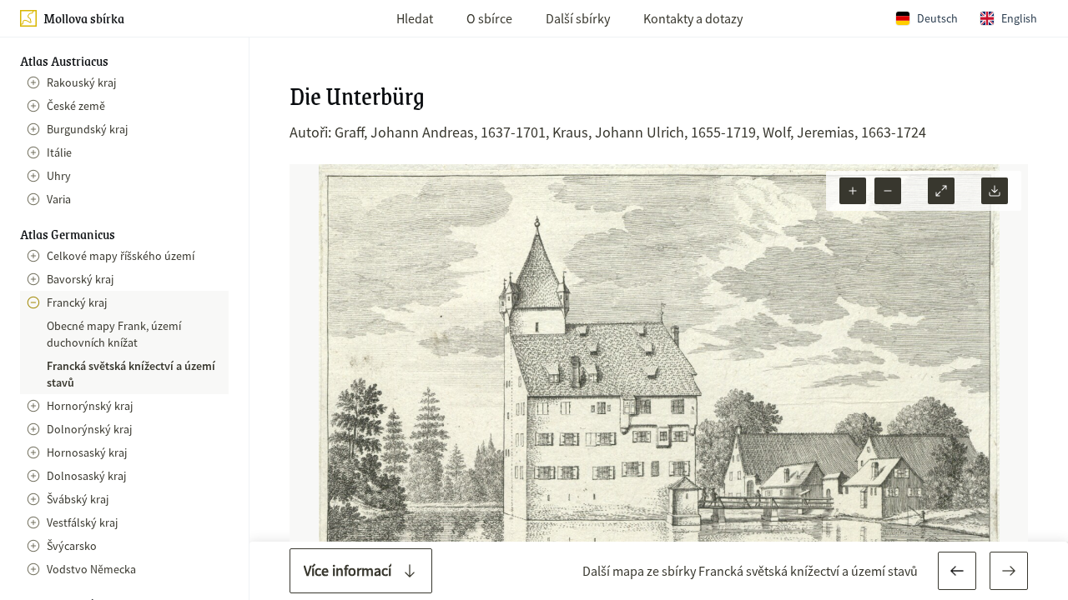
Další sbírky (578, 18)
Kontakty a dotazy (693, 18)
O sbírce (489, 18)
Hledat (414, 18)
